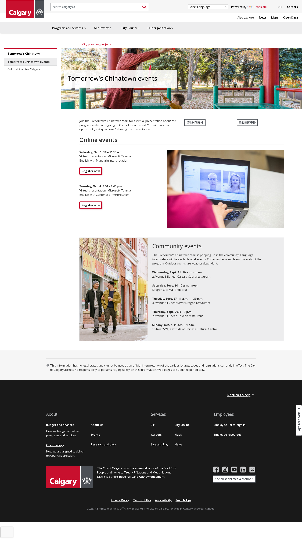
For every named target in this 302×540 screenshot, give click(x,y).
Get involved (102, 28)
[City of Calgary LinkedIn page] (243, 469)
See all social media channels (234, 479)
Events (95, 435)
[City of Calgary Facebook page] (216, 469)
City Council (129, 28)
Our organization (159, 28)
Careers (292, 7)
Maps (274, 17)
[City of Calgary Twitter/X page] (252, 469)
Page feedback (299, 422)
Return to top (238, 395)
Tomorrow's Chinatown (24, 53)
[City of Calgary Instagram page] (225, 469)
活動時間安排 (247, 122)
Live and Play (159, 444)
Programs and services (68, 28)
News (263, 17)
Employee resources (227, 435)
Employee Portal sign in (230, 425)
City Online (182, 425)
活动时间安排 (194, 122)
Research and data (103, 444)
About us (97, 425)
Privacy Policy (120, 500)
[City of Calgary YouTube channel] (234, 469)
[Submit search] (144, 7)
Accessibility (163, 500)
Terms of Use (142, 500)
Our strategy (55, 445)
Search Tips (183, 500)
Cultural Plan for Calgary (24, 69)
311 (280, 7)
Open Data (290, 17)
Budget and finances (60, 425)
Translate (260, 7)
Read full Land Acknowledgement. (142, 477)
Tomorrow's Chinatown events (29, 62)
